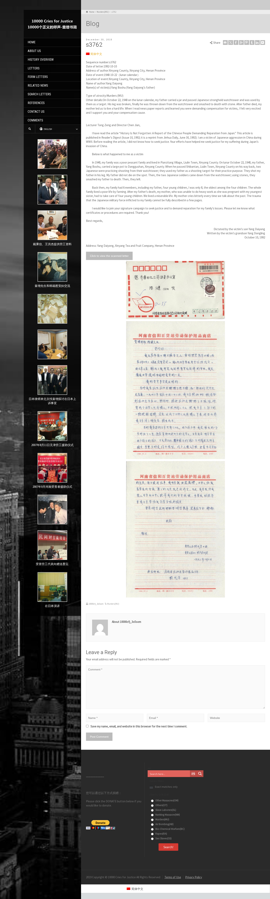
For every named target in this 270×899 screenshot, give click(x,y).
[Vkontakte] (262, 42)
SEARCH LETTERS (39, 94)
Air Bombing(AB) (164, 824)
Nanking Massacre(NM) (167, 814)
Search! (168, 847)
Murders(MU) (113, 603)
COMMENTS (35, 120)
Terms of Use (172, 877)
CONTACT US (36, 111)
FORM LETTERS (38, 77)
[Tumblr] (252, 42)
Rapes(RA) (161, 833)
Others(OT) (161, 805)
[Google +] (241, 42)
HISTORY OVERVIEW (41, 59)
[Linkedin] (257, 42)
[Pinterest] (246, 42)
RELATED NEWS (38, 85)
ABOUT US (34, 51)
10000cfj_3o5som (96, 603)
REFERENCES (36, 103)
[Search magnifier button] (200, 773)
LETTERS (34, 68)
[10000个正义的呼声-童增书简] (52, 24)
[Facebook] (236, 42)
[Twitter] (230, 42)
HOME (31, 42)
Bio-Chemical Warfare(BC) (170, 829)
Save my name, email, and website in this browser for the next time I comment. (139, 726)
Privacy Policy (193, 877)
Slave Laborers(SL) (165, 810)
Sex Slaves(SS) (163, 838)
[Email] (225, 42)
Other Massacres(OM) (166, 800)
